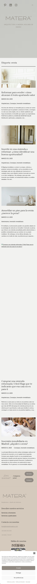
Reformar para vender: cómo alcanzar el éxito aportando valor (18, 93)
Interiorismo (5, 221)
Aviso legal (28, 581)
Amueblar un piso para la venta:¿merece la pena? (17, 212)
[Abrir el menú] (32, 5)
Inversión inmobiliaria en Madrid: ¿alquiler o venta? (14, 442)
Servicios (29, 474)
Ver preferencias (18, 577)
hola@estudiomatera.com (9, 526)
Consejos (13, 103)
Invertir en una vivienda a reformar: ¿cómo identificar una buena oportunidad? (17, 152)
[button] (34, 553)
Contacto (29, 480)
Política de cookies (11, 581)
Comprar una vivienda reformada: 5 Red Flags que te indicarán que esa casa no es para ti (16, 385)
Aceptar (18, 568)
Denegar (18, 573)
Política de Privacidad (20, 581)
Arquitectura (5, 103)
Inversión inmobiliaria (23, 103)
